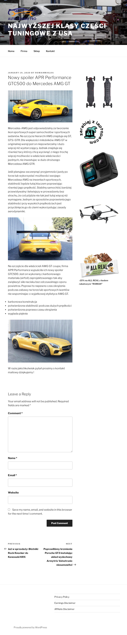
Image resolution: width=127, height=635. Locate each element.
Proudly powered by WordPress (30, 627)
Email (12, 475)
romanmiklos (44, 73)
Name (12, 458)
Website (13, 492)
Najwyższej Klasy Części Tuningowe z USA (57, 29)
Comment (15, 413)
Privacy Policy (61, 596)
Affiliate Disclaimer (64, 609)
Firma (24, 51)
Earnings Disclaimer (64, 603)
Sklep (37, 51)
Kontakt (50, 51)
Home (11, 51)
